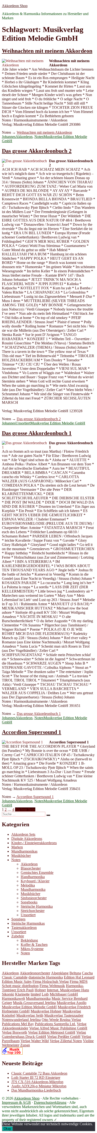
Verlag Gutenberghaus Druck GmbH (44, 1034)
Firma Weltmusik (52, 986)
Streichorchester (32, 911)
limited (36, 994)
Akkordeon (24, 137)
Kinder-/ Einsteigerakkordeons (34, 843)
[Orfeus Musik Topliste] (12, 1053)
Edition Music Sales (17, 982)
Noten (39, 137)
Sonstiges (18, 919)
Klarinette (22, 994)
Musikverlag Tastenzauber (63, 1015)
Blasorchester (31, 868)
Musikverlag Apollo (71, 1003)
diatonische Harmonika (45, 977)
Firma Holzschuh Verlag (50, 982)
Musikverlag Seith (29, 1015)
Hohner (40, 990)
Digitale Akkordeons (26, 839)
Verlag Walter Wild (34, 1041)
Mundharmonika (33, 889)
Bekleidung (29, 940)
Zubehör (17, 936)
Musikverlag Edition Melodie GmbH (57, 423)
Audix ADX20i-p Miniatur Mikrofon (38, 1086)
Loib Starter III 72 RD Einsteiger (35, 1078)
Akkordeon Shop (15, 6)
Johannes (9, 137)
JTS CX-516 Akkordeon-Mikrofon (37, 1082)
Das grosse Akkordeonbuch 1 (37, 433)
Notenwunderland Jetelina (21, 1020)
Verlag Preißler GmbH (64, 1037)
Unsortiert (23, 423)
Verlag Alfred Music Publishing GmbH (58, 1028)
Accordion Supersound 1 (31, 732)
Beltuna (75, 973)
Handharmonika (33, 877)
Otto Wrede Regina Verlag (61, 1020)
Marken (17, 847)
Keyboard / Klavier (35, 881)
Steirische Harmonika (37, 906)
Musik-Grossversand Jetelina (34, 1003)
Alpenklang (60, 973)
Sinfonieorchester (34, 898)
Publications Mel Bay (18, 1024)
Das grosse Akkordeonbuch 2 (37, 151)
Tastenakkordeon (24, 928)
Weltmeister (10, 1045)
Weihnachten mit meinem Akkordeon (47, 51)
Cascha (87, 973)
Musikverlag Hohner (46, 1011)
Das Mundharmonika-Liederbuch (36, 1090)
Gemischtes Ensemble (37, 873)
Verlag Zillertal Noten (66, 1041)
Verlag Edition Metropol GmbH (51, 1032)
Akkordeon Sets (23, 834)
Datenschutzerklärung (50, 1103)
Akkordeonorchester (35, 973)
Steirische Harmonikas (28, 923)
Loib (45, 994)
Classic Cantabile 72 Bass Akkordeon (39, 1073)
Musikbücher (21, 856)
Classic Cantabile (15, 977)
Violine (88, 1041)
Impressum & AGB (16, 1103)
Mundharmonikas (24, 851)
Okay (7, 1128)
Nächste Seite (25, 809)
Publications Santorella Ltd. (55, 1024)
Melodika (28, 885)
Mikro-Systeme (32, 949)
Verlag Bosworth (14, 1032)
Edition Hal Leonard (79, 977)
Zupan (25, 1045)
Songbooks (29, 902)
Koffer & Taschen (34, 945)
